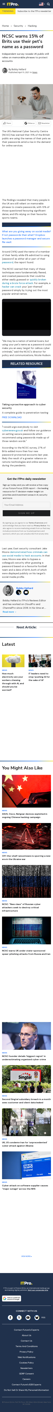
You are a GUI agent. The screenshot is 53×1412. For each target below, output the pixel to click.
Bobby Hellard (19, 69)
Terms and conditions (26, 1346)
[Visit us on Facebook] (10, 1317)
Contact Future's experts (26, 1329)
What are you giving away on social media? (26, 231)
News (34, 72)
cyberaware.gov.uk (12, 430)
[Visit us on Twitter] (19, 1317)
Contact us (26, 1340)
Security (18, 25)
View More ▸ (26, 1256)
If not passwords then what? (18, 235)
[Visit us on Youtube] (28, 1317)
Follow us (31, 123)
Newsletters (26, 1368)
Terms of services (36, 523)
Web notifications (26, 1357)
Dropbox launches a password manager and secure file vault (26, 238)
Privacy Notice (40, 525)
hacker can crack (11, 286)
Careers (26, 1379)
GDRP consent (26, 1373)
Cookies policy (26, 1362)
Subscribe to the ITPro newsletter (34, 11)
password (7, 262)
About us (26, 1335)
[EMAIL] (27, 592)
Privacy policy (26, 1351)
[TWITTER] (19, 592)
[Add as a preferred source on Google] (11, 1298)
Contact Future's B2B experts (26, 1384)
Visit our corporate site (38, 1290)
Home (5, 25)
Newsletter (45, 123)
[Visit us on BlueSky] (35, 1317)
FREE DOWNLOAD (12, 417)
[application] (26, 316)
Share (9, 123)
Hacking (32, 25)
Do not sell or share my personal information (26, 1390)
